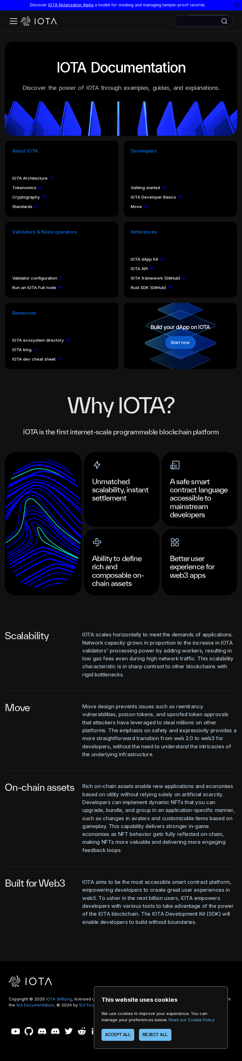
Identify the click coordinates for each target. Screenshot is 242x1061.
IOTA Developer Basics (153, 197)
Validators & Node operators (44, 232)
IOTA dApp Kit (144, 259)
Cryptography (26, 197)
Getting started (145, 187)
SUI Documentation (35, 1004)
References (144, 232)
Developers (144, 151)
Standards (22, 206)
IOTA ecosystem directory (38, 340)
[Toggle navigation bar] (13, 21)
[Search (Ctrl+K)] (203, 21)
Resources (24, 313)
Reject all (155, 1034)
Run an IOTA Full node (34, 287)
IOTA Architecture (30, 178)
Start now (180, 342)
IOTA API (139, 268)
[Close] (237, 5)
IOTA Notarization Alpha (71, 5)
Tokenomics (24, 187)
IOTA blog (22, 349)
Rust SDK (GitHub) (148, 287)
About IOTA (25, 151)
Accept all (118, 1034)
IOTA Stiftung (59, 998)
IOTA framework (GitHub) (155, 278)
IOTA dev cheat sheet (33, 359)
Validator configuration (34, 278)
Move (136, 206)
